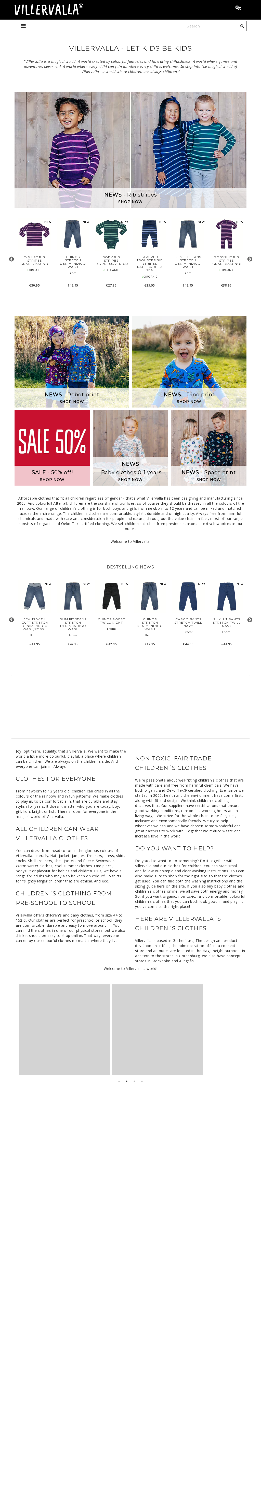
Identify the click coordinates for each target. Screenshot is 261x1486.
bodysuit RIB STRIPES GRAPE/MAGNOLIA (226, 261)
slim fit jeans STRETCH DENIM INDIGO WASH (188, 262)
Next (249, 259)
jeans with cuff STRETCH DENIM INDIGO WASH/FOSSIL (35, 624)
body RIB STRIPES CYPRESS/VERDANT (111, 261)
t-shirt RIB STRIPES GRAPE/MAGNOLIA (34, 261)
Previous (11, 259)
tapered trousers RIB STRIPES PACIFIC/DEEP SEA (150, 263)
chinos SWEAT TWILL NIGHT (111, 621)
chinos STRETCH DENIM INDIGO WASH (73, 262)
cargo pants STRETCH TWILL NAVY (188, 623)
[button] (240, 8)
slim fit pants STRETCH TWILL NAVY (227, 623)
